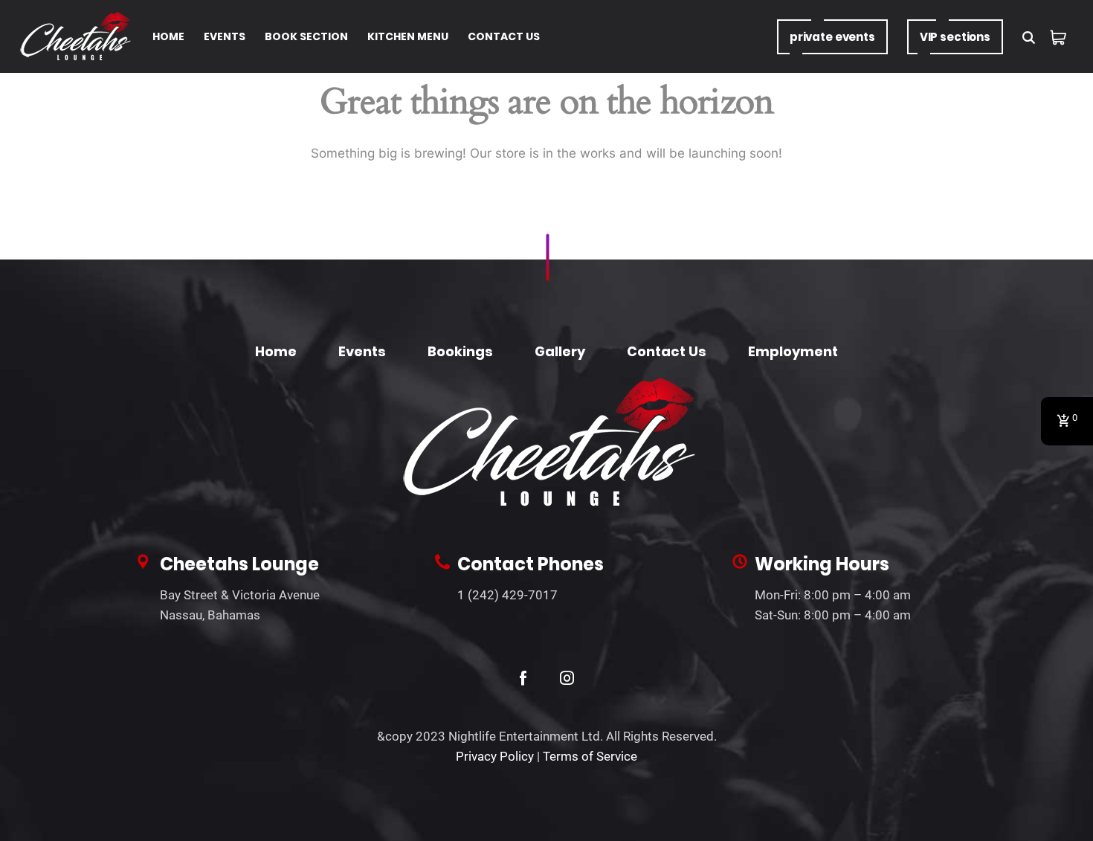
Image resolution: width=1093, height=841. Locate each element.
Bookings (460, 351)
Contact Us (666, 351)
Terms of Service (590, 756)
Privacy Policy (495, 756)
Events (362, 351)
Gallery (560, 351)
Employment (793, 351)
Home (276, 351)
